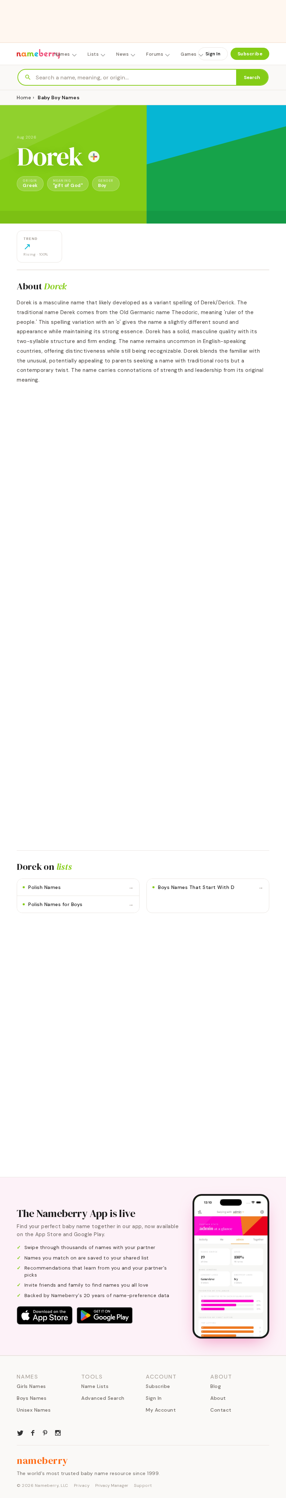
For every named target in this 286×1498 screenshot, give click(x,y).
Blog (215, 1386)
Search (252, 77)
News (122, 54)
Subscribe (250, 54)
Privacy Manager (111, 1485)
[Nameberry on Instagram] (57, 1432)
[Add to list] (93, 156)
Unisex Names (34, 1410)
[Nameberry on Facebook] (32, 1432)
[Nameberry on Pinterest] (45, 1432)
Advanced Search (103, 1398)
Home (24, 97)
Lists (93, 54)
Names (62, 54)
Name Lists (94, 1386)
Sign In (212, 54)
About (218, 1398)
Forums (154, 54)
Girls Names (31, 1386)
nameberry (42, 1460)
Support (143, 1485)
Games (189, 54)
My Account (161, 1410)
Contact (221, 1410)
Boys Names (31, 1398)
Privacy (82, 1485)
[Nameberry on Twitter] (20, 1432)
